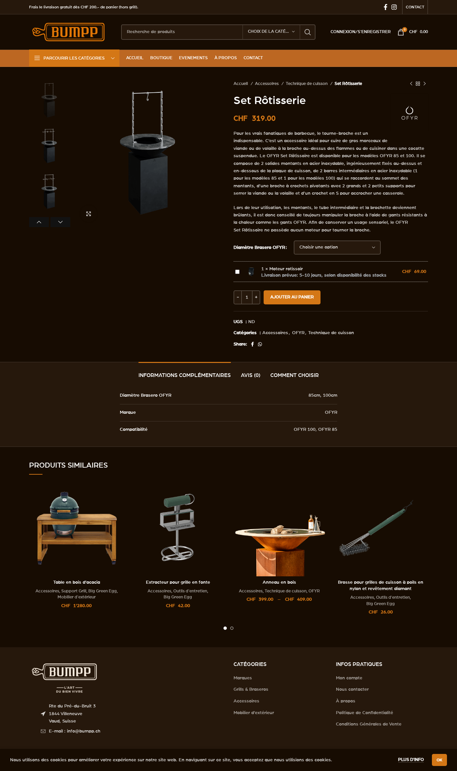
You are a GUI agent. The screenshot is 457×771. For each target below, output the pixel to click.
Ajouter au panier (292, 297)
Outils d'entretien (190, 591)
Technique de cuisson (307, 83)
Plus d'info (411, 760)
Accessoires (267, 83)
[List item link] (132, 731)
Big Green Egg (102, 591)
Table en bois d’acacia (76, 582)
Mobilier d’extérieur (254, 712)
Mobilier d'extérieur (77, 597)
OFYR (298, 332)
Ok (439, 760)
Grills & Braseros (251, 689)
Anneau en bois (279, 582)
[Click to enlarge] (88, 213)
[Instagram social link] (394, 7)
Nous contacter (352, 689)
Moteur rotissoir (286, 269)
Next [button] (60, 222)
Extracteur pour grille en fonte (178, 582)
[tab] (185, 372)
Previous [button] (39, 222)
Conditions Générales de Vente (368, 724)
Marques (243, 678)
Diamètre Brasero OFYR (259, 247)
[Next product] (424, 84)
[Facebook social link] (385, 7)
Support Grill (73, 591)
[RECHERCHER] (307, 32)
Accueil (241, 83)
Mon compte (349, 678)
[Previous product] (411, 84)
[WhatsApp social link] (260, 344)
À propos (345, 701)
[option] (49, 100)
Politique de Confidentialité (364, 712)
